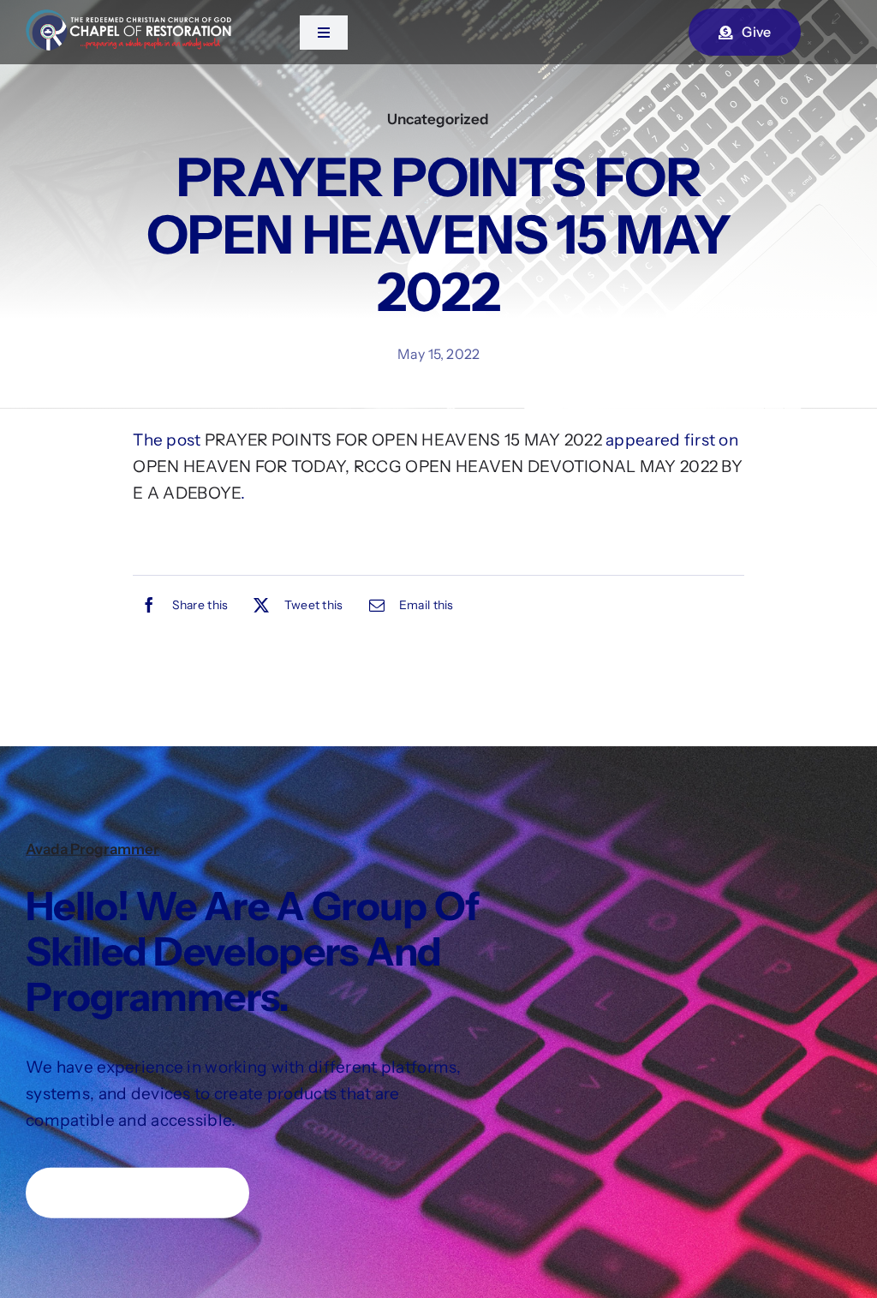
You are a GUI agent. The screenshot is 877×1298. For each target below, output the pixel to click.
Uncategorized (438, 119)
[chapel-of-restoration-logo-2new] (128, 17)
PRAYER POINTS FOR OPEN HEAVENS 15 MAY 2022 (403, 440)
